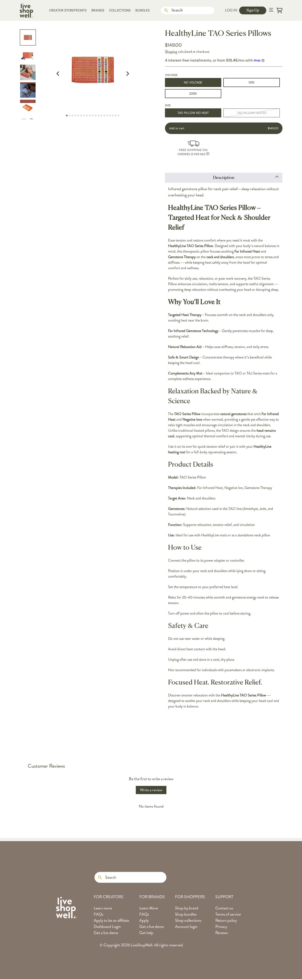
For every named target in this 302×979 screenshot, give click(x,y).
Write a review (151, 790)
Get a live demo (106, 933)
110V (252, 82)
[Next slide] (127, 73)
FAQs (98, 914)
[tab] (67, 116)
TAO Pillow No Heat (193, 113)
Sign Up (252, 10)
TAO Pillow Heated (251, 113)
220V (193, 94)
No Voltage (193, 82)
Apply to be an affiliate (111, 920)
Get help (146, 933)
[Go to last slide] (58, 73)
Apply (144, 920)
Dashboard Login (107, 927)
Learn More (148, 908)
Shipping (171, 51)
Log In (231, 10)
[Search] (166, 10)
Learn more (103, 908)
